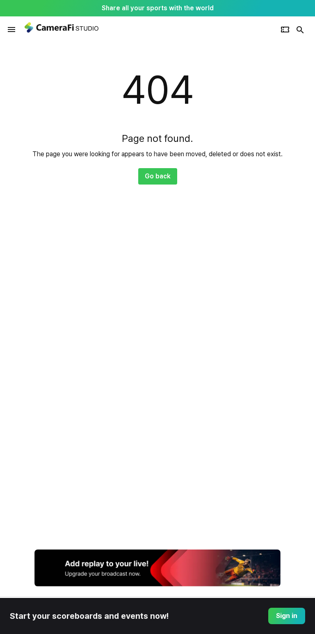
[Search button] (300, 29)
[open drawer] (11, 29)
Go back (158, 176)
